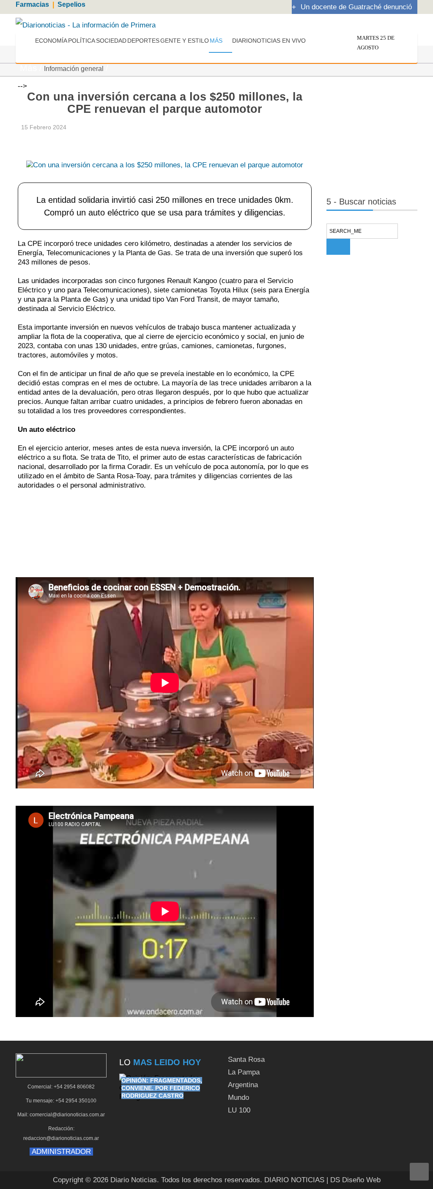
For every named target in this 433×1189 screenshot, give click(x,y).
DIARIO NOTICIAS (294, 1180)
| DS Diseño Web (353, 1180)
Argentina (243, 1085)
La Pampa (244, 1072)
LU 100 (239, 1110)
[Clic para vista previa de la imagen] (164, 152)
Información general (74, 68)
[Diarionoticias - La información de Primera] (86, 25)
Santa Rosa (246, 1059)
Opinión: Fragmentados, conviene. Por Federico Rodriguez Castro (161, 1088)
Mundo (238, 1098)
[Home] (28, 42)
